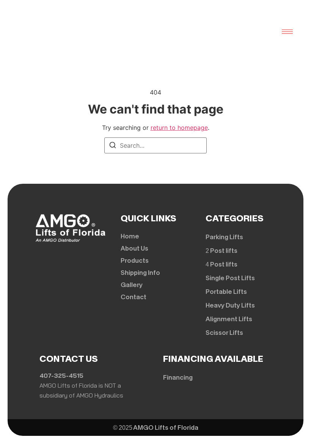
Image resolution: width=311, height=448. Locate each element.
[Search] (113, 146)
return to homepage (179, 127)
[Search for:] (155, 145)
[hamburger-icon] (287, 32)
